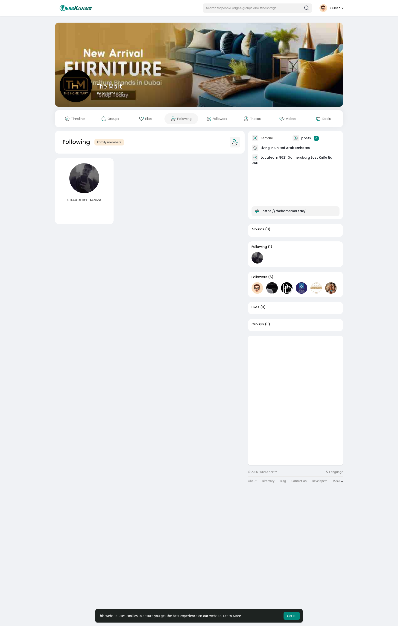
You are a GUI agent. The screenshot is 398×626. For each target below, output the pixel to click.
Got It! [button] (291, 616)
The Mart (109, 87)
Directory (268, 480)
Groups (258, 324)
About (252, 480)
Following (259, 247)
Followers (259, 277)
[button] (257, 8)
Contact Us (299, 480)
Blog (283, 480)
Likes (255, 307)
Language (335, 471)
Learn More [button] (232, 616)
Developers (319, 480)
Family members (109, 142)
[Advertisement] (295, 368)
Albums (258, 229)
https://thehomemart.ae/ (284, 211)
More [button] (337, 481)
